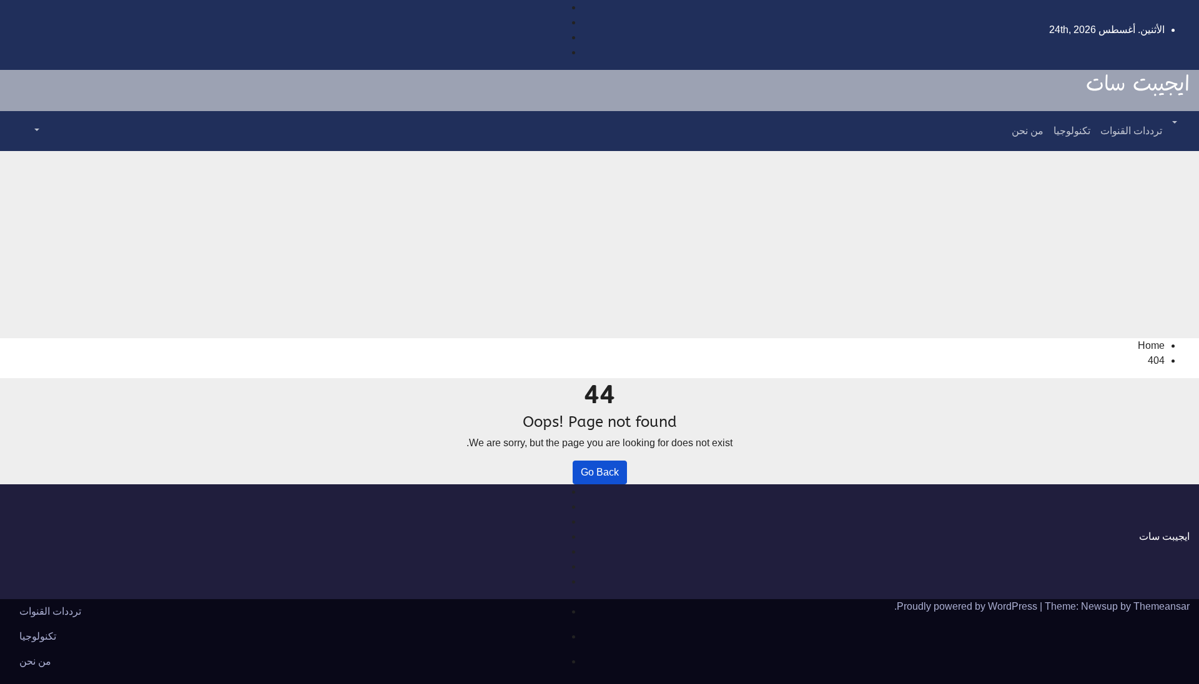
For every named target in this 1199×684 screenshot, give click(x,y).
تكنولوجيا (1071, 130)
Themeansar (1161, 606)
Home (1151, 345)
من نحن (1028, 130)
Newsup (1099, 606)
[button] (1176, 123)
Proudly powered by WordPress (968, 606)
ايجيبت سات (1138, 85)
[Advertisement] (599, 244)
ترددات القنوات (1131, 130)
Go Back (600, 472)
